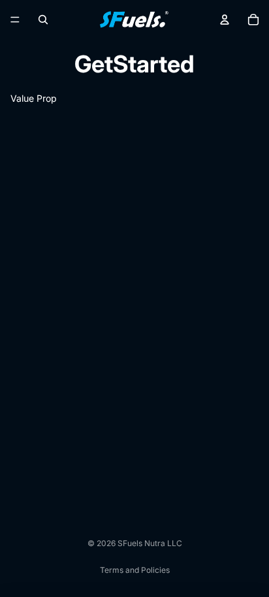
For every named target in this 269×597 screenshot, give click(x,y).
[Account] (224, 19)
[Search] (43, 19)
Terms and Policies (135, 570)
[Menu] (15, 20)
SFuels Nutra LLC (150, 543)
